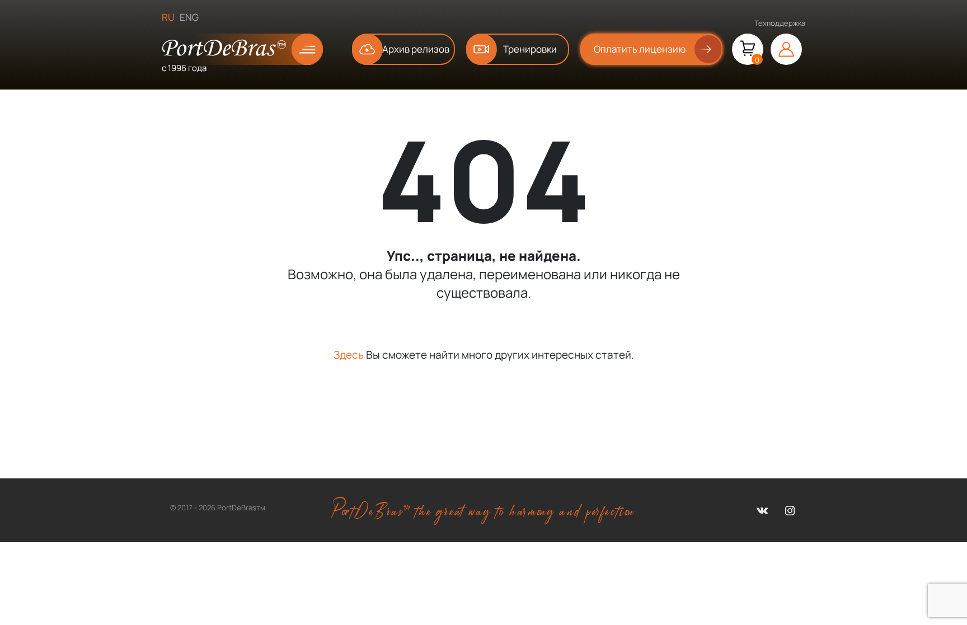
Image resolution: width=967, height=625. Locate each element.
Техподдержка (779, 23)
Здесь (349, 354)
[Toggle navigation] (298, 49)
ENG (189, 17)
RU (168, 17)
